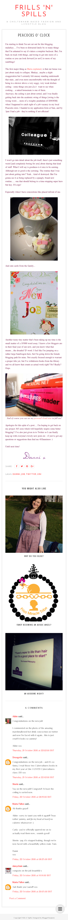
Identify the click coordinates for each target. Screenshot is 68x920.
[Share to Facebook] (16, 466)
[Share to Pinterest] (27, 466)
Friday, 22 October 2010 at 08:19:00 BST (31, 797)
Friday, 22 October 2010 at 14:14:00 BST (31, 875)
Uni (39, 474)
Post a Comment (17, 898)
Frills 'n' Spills (34, 11)
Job (23, 474)
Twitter (31, 474)
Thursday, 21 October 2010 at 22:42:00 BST (33, 777)
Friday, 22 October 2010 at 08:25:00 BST (32, 859)
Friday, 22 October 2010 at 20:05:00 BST (32, 891)
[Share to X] (22, 466)
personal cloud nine (43, 418)
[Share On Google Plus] (32, 466)
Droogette (17, 757)
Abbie (15, 716)
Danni (16, 474)
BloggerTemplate (48, 918)
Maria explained (34, 68)
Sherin (15, 784)
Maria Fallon (18, 804)
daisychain (17, 866)
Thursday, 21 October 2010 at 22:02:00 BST (33, 750)
